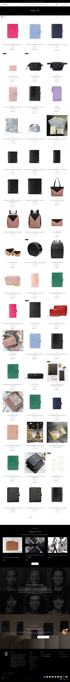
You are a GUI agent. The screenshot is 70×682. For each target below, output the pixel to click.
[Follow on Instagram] (5, 673)
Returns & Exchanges (33, 656)
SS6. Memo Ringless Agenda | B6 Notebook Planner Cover (13, 384)
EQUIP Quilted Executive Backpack (57, 262)
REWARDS (42, 4)
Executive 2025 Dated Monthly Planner (57, 384)
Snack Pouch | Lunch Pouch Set (12, 262)
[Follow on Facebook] (2, 673)
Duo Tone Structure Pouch (57, 232)
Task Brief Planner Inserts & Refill (57, 476)
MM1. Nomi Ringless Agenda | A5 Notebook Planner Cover (57, 354)
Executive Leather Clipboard (35, 323)
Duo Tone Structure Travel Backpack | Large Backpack (35, 232)
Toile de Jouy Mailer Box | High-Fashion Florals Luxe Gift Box (13, 140)
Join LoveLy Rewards (63, 654)
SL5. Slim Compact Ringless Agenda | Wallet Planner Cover (13, 323)
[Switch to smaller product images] (3, 17)
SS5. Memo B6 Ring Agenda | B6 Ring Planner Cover (35, 354)
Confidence (5, 554)
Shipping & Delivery (33, 658)
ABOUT (47, 4)
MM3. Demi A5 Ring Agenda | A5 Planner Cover (35, 44)
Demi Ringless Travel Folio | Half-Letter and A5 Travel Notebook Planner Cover (13, 201)
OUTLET (27, 4)
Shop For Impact (35, 597)
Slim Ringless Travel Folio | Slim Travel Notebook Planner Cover (57, 170)
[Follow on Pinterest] (8, 673)
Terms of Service (33, 665)
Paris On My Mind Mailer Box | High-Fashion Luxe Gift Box (35, 446)
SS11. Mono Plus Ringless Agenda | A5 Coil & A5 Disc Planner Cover (12, 509)
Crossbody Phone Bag (13, 354)
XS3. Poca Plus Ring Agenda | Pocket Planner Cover (13, 445)
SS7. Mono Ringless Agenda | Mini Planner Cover (12, 476)
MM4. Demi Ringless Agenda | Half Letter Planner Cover (13, 44)
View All (35, 563)
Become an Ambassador (63, 656)
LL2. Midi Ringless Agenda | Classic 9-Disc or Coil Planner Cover (57, 45)
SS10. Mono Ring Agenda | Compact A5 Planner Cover (35, 508)
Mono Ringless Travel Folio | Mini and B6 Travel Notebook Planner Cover (35, 170)
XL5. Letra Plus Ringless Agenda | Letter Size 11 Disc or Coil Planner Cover (35, 108)
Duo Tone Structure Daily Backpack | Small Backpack (13, 232)
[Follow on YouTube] (10, 673)
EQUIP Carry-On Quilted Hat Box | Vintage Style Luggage (35, 262)
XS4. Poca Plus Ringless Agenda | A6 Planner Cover (57, 415)
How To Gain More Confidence (11, 557)
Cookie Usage (32, 667)
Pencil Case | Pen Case (35, 384)
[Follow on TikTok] (13, 673)
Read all (26, 559)
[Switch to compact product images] (5, 17)
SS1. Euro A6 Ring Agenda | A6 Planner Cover (35, 415)
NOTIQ (13, 105)
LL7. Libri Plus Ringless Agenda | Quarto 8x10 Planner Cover (57, 509)
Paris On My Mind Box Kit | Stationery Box (57, 445)
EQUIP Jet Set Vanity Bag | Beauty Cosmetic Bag (12, 293)
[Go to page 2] (39, 516)
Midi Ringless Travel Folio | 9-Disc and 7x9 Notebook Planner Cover (35, 201)
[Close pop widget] (67, 629)
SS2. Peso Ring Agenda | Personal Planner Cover (57, 293)
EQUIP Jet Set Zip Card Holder (13, 76)
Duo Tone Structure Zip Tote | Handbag (57, 200)
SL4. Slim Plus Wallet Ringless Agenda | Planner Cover (35, 293)
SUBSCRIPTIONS (34, 4)
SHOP (22, 4)
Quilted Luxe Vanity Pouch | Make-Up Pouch (57, 323)
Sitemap (31, 669)
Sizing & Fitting (32, 660)
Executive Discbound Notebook (12, 415)
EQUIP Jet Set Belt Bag (35, 76)
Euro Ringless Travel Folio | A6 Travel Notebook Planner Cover (13, 170)
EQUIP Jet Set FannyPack (57, 76)
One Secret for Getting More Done (57, 555)
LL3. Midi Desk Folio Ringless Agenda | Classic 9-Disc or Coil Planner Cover (35, 477)
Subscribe (43, 637)
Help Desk (31, 654)
